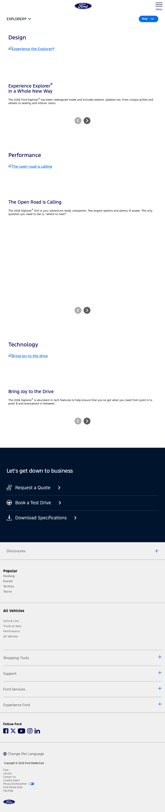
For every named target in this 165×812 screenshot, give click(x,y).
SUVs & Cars (11, 621)
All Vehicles (10, 636)
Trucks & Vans (12, 626)
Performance (11, 631)
